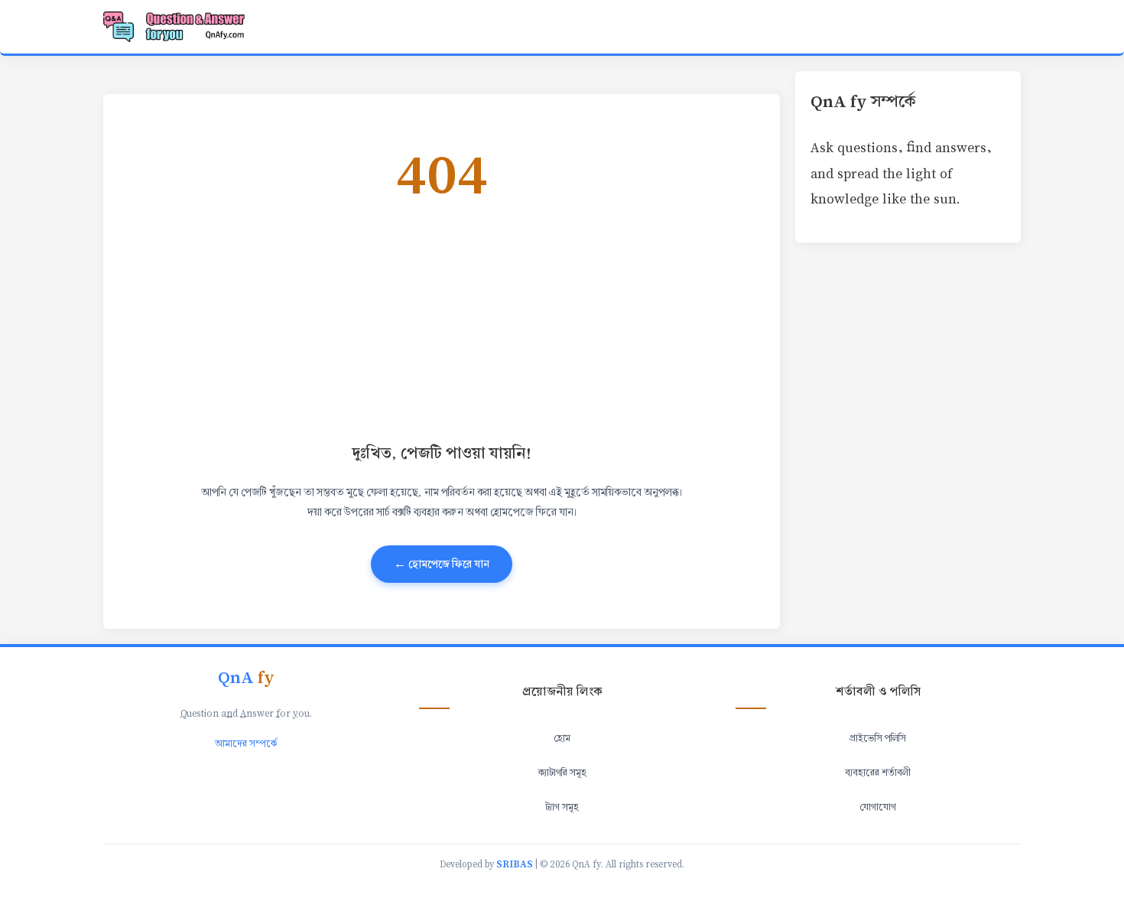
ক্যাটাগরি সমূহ (562, 772)
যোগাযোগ (877, 807)
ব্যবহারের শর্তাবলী (878, 772)
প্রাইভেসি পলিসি (877, 738)
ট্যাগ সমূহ (562, 807)
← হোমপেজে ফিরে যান (441, 563)
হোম (562, 738)
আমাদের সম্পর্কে (246, 743)
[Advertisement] (577, 320)
